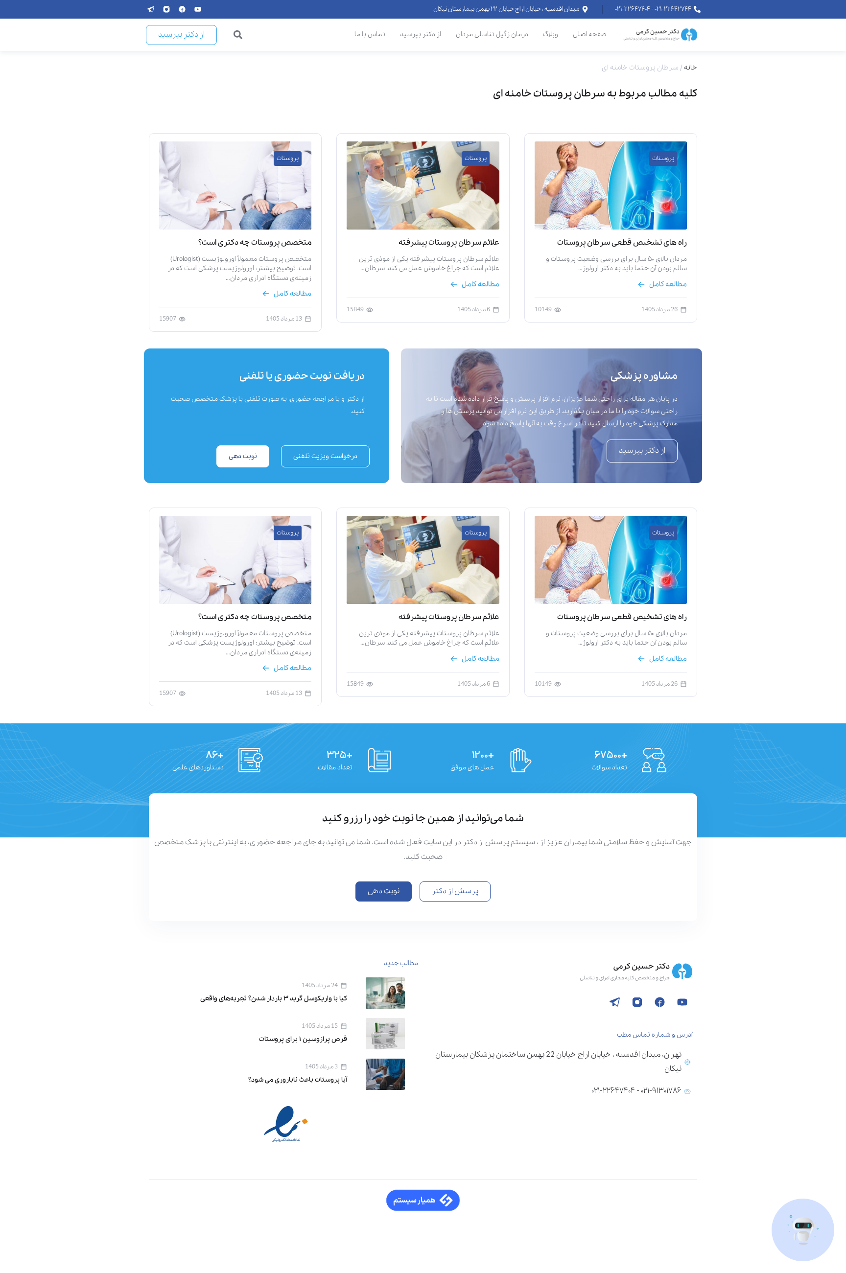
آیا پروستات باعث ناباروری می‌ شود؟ (297, 1080)
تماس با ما (369, 34)
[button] (238, 35)
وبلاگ (550, 34)
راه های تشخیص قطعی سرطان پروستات (622, 242)
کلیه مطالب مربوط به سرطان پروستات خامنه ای (595, 94)
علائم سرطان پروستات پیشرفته (449, 242)
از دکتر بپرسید (420, 34)
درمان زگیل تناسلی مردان (492, 34)
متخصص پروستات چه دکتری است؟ (254, 242)
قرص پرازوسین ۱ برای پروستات (303, 1039)
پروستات (663, 158)
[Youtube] (198, 9)
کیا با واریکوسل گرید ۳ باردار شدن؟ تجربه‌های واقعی (273, 998)
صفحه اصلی (589, 34)
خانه (690, 67)
